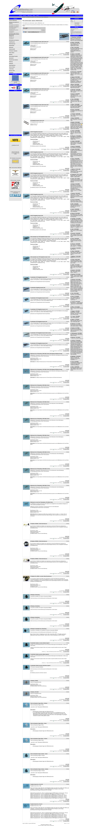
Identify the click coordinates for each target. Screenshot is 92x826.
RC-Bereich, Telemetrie (13, 50)
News (37, 15)
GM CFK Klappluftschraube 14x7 (36, 173)
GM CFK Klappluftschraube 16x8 (36, 215)
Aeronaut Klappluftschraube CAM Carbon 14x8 (39, 104)
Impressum (72, 29)
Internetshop (43, 824)
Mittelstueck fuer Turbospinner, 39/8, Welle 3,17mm (40, 485)
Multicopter (11, 47)
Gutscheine (11, 72)
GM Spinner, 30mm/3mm (35, 594)
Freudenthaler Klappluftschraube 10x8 (37, 287)
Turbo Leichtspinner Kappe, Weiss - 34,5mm (38, 738)
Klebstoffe (11, 63)
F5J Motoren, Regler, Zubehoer (14, 33)
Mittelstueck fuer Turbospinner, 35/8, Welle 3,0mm (39, 418)
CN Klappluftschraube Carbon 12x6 (37, 120)
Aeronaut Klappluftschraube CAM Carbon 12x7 (39, 41)
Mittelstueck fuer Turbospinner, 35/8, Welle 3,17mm (40, 468)
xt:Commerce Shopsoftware (50, 825)
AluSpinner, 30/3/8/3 (34, 680)
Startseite (23, 17)
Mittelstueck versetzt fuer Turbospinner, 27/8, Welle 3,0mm (41, 502)
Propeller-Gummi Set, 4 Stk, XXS (36, 784)
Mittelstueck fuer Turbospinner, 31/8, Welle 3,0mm (39, 401)
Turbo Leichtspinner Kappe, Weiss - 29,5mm (38, 703)
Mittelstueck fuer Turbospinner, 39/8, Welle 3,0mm (39, 435)
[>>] (68, 823)
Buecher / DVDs (12, 70)
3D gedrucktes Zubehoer (13, 59)
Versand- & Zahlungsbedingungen (76, 31)
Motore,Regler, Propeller (13, 56)
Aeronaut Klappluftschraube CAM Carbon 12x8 (39, 73)
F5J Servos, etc (11, 37)
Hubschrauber (11, 45)
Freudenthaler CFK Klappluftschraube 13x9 (38, 321)
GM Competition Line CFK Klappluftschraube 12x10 (40, 236)
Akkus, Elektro (11, 52)
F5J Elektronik (11, 38)
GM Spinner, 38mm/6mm (35, 617)
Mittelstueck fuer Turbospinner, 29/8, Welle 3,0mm (39, 385)
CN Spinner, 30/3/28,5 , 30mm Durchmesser (38, 523)
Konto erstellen (77, 24)
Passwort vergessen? (78, 25)
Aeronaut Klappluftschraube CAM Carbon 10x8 (39, 57)
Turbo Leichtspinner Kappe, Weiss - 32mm (38, 723)
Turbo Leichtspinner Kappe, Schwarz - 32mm (38, 753)
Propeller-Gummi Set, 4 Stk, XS (36, 804)
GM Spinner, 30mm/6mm (35, 606)
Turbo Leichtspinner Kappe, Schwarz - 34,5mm (39, 769)
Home (20, 15)
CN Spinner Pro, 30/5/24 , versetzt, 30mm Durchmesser (41, 576)
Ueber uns (29, 15)
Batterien (10, 54)
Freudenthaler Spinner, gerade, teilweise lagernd (39, 654)
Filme (34, 15)
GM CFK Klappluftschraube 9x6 (36, 131)
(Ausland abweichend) (57, 149)
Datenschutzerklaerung (74, 28)
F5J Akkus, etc (11, 36)
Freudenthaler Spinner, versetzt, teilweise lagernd (39, 643)
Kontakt (72, 30)
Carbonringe (11, 68)
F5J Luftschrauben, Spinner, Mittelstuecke (41, 17)
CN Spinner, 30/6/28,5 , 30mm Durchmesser (38, 558)
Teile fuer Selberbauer (13, 20)
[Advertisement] (13, 114)
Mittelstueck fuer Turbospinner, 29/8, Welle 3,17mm (40, 452)
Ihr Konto (76, 15)
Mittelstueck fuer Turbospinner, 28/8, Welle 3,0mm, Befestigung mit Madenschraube (46, 353)
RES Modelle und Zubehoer (14, 40)
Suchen (24, 15)
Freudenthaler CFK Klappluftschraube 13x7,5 (39, 309)
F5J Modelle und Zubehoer (30, 17)
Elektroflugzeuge (12, 43)
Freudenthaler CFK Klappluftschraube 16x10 (38, 343)
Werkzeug (11, 61)
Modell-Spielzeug (12, 65)
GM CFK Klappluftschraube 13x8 (36, 152)
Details (68, 41)
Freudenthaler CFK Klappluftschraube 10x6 (38, 277)
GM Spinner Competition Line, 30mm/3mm (38, 628)
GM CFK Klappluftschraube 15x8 (36, 194)
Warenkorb (81, 15)
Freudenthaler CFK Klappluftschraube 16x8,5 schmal (40, 332)
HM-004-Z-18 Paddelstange (15, 81)
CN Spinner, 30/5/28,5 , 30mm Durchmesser (38, 541)
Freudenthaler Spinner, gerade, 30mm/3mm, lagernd (40, 665)
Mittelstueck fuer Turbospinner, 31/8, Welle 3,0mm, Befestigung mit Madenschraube (46, 369)
